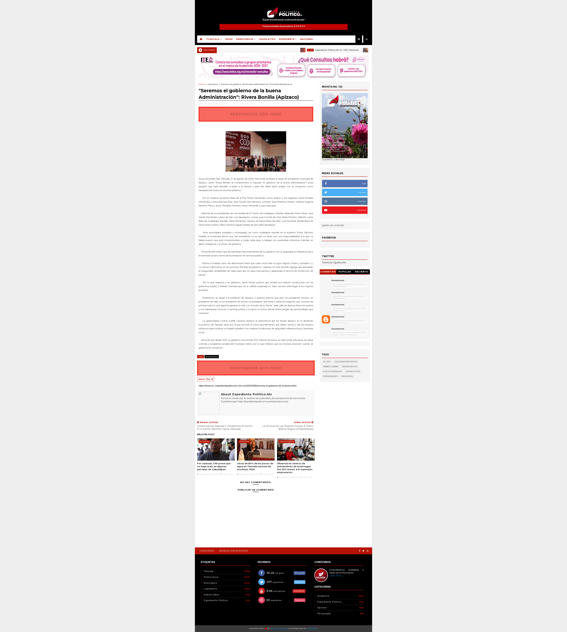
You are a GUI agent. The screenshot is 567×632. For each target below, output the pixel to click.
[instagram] (367, 551)
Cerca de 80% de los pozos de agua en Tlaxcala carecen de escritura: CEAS (255, 466)
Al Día (289, 50)
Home (202, 84)
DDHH (229, 39)
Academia (323, 596)
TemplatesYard (279, 628)
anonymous (337, 316)
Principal (353, 50)
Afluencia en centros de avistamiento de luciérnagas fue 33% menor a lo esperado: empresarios (295, 468)
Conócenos (206, 550)
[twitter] (363, 551)
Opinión (322, 607)
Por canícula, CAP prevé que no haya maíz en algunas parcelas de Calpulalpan (213, 466)
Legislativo (267, 39)
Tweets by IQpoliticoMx (334, 262)
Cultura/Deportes (345, 361)
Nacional (306, 39)
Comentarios (328, 272)
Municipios (212, 84)
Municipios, (220, 103)
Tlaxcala (213, 39)
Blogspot (312, 628)
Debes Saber (331, 366)
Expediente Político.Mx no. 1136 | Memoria (315, 50)
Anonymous (337, 280)
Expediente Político (216, 600)
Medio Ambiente (286, 442)
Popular (345, 271)
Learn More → (336, 575)
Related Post (206, 434)
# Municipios (212, 356)
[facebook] (359, 551)
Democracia (244, 39)
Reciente (361, 271)
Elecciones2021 (332, 371)
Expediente (286, 39)
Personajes (330, 376)
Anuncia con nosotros (233, 550)
